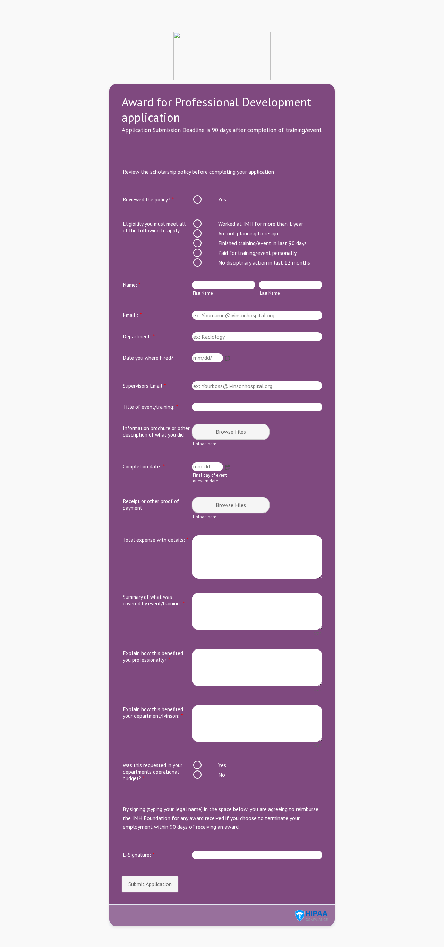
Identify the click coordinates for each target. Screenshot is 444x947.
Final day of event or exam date (210, 477)
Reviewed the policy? (148, 199)
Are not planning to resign (248, 233)
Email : (132, 315)
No (221, 774)
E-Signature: (138, 855)
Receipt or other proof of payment (151, 504)
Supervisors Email (144, 385)
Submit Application (150, 883)
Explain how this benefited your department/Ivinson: (153, 712)
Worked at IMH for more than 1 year (260, 223)
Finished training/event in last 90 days (262, 243)
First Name (203, 293)
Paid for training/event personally (257, 252)
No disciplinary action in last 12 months (264, 262)
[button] (227, 358)
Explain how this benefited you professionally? (153, 656)
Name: (131, 285)
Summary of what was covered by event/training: (154, 600)
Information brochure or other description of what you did (156, 431)
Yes (222, 199)
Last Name (270, 293)
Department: (139, 336)
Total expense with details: (155, 539)
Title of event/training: (150, 407)
